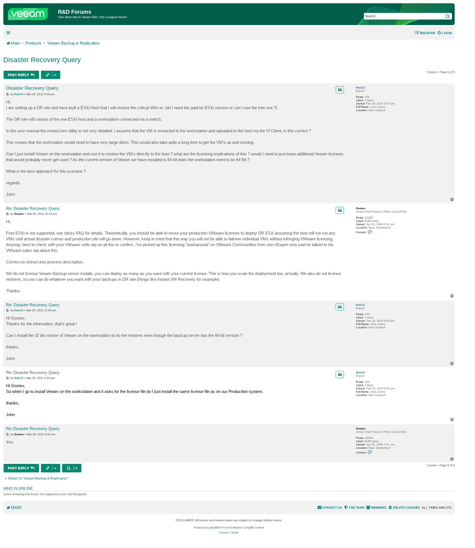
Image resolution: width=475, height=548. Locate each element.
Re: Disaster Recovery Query (33, 208)
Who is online (18, 488)
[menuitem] (444, 33)
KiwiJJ (360, 87)
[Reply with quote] (340, 89)
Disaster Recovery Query (42, 60)
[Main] (31, 13)
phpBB (214, 527)
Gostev (361, 208)
